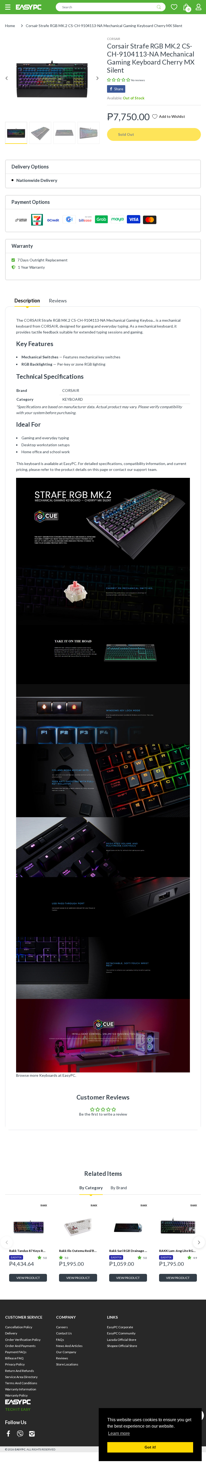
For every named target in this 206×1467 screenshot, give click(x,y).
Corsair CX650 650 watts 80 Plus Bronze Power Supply (178, 1338)
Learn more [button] (119, 1433)
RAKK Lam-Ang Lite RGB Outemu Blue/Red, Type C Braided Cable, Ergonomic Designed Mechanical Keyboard (178, 1251)
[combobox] (110, 7)
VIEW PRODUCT (28, 1278)
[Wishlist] (174, 7)
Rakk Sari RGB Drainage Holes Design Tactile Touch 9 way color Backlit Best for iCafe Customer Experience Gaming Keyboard (128, 1251)
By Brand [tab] (119, 1187)
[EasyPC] (28, 7)
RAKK (44, 1205)
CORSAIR (113, 39)
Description (27, 300)
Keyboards (48, 1075)
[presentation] (7, 1242)
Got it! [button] (150, 1447)
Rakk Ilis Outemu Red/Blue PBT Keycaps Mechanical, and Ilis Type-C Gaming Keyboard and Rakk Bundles (78, 1251)
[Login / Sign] (198, 7)
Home (10, 25)
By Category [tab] (91, 1187)
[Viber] (20, 1434)
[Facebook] (8, 1434)
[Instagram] (32, 1434)
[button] (7, 7)
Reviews (58, 300)
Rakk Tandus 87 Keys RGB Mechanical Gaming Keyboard (28, 1251)
